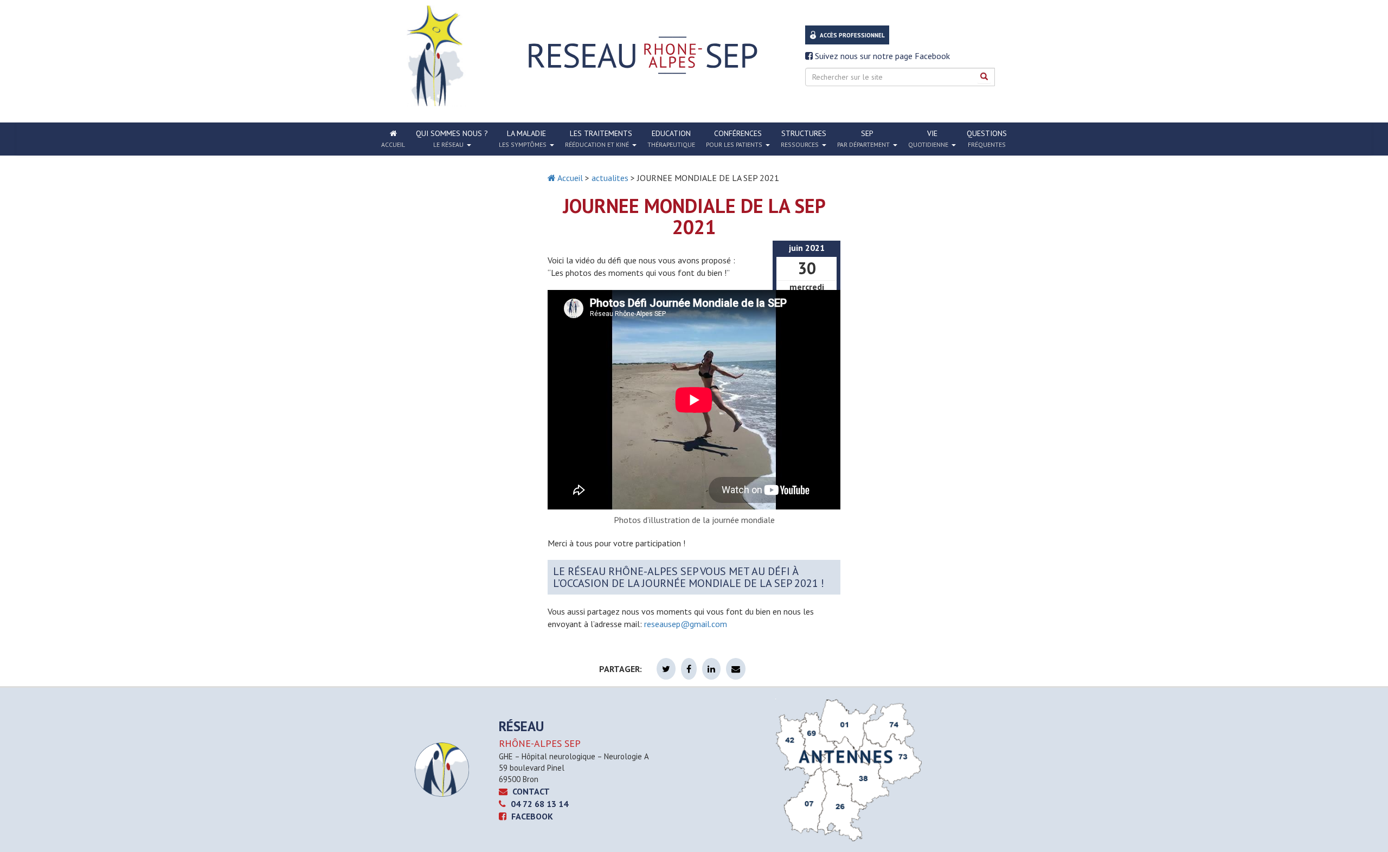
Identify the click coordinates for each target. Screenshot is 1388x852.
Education (671, 138)
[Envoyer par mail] (736, 669)
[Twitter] (666, 669)
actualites (610, 177)
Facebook (531, 816)
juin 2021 (807, 247)
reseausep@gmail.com (685, 623)
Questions (987, 138)
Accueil (569, 177)
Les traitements (598, 138)
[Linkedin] (711, 669)
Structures (803, 138)
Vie (928, 138)
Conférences (734, 138)
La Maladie (523, 138)
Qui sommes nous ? (452, 138)
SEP (863, 138)
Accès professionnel (852, 35)
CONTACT (530, 791)
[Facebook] (689, 669)
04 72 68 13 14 (538, 803)
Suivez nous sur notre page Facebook (881, 55)
